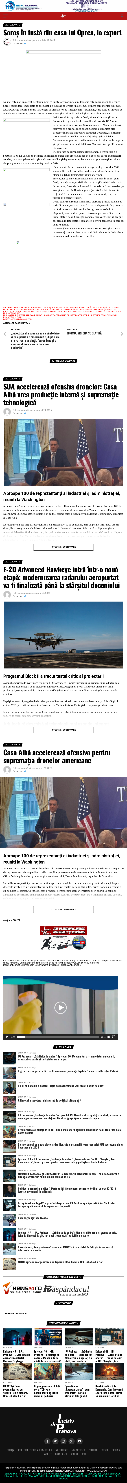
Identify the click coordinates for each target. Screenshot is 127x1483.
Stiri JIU (19, 1476)
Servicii (74, 1454)
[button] (60, 1008)
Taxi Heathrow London (15, 1313)
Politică (93, 1450)
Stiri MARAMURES (34, 1476)
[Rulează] (7, 1036)
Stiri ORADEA (65, 1476)
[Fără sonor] (108, 1036)
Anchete (48, 1454)
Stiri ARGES (34, 1473)
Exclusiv (116, 1450)
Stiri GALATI (116, 1473)
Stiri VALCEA (110, 1476)
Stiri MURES (51, 1476)
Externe (104, 1450)
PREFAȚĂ (10, 1450)
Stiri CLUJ (91, 1473)
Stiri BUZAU (61, 1473)
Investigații (61, 1454)
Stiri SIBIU (79, 1476)
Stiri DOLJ (103, 1473)
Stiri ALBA (9, 1473)
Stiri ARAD (21, 1473)
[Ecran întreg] (113, 1036)
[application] (60, 1008)
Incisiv (19, 43)
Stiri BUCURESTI (77, 1473)
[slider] (58, 1037)
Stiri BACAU (47, 1473)
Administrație (78, 1450)
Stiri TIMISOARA (94, 1476)
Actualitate (62, 1450)
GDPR (84, 1454)
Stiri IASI (9, 1476)
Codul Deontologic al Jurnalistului (35, 1450)
